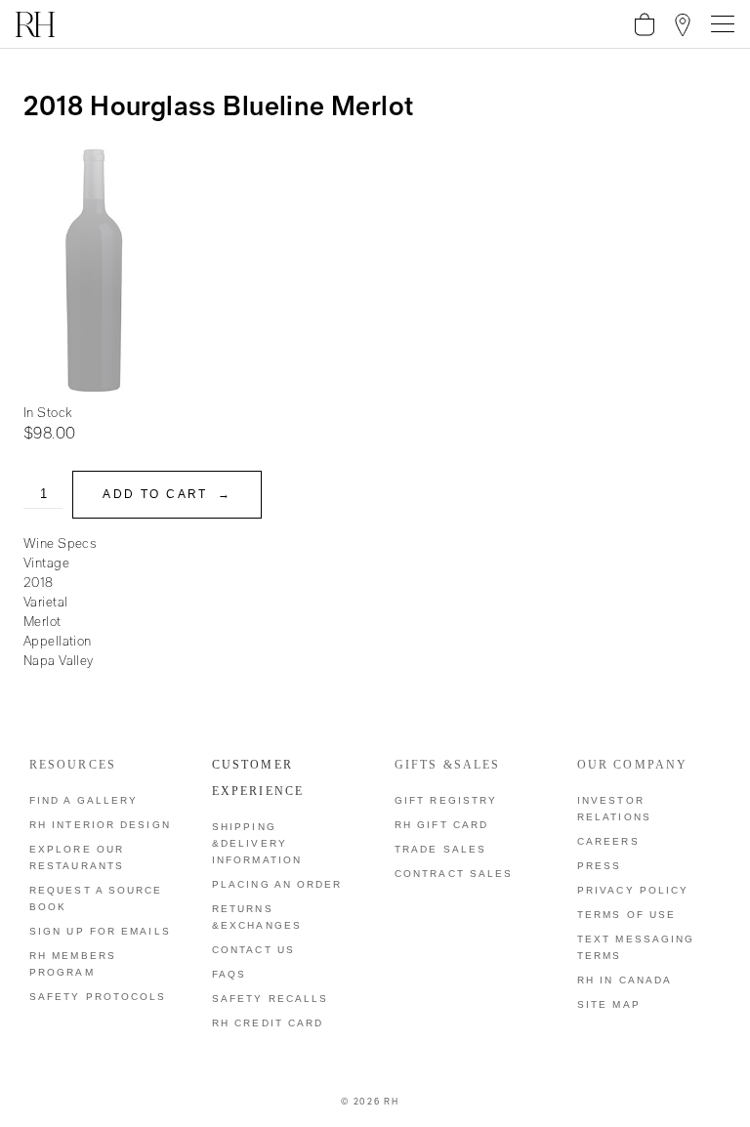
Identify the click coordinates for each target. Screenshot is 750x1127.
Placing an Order (277, 884)
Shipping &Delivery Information (257, 843)
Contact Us (253, 949)
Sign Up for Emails (100, 931)
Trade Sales (440, 849)
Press (599, 865)
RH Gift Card (441, 824)
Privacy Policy (632, 890)
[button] (644, 24)
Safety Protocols (98, 996)
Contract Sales (454, 873)
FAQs (229, 974)
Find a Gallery (83, 800)
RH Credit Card (267, 1023)
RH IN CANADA (624, 980)
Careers (608, 841)
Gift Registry (446, 800)
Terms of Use (626, 914)
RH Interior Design (100, 824)
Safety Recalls (270, 998)
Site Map (609, 1004)
